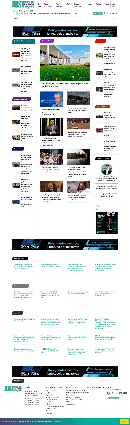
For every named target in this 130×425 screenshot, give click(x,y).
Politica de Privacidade (74, 397)
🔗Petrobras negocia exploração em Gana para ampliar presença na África (53, 13)
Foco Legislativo (48, 5)
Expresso (90, 4)
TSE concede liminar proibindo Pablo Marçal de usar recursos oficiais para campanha (77, 134)
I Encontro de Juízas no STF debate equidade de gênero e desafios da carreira (50, 170)
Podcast (99, 4)
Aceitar (124, 421)
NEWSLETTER (97, 13)
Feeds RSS (112, 5)
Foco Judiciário (59, 5)
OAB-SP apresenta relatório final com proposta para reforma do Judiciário (109, 130)
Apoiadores (70, 404)
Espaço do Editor (103, 158)
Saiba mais (58, 421)
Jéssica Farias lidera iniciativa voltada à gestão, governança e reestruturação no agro (77, 198)
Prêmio (69, 4)
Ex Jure (39, 5)
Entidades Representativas (55, 406)
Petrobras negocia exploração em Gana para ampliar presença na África (78, 110)
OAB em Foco (102, 106)
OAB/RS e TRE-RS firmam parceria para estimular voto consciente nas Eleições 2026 (110, 146)
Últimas (106, 4)
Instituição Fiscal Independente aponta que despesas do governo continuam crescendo (51, 112)
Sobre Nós (69, 395)
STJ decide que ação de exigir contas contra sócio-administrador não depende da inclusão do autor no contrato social (77, 172)
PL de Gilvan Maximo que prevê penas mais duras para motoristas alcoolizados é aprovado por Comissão (109, 89)
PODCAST (17, 381)
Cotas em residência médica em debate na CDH (26, 108)
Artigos (16, 313)
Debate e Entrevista (77, 5)
